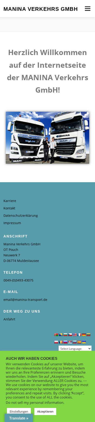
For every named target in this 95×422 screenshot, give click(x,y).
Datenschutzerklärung (20, 215)
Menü (87, 9)
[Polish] (56, 342)
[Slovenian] (74, 342)
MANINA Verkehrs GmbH (40, 9)
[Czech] (70, 335)
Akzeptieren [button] (45, 411)
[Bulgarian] (65, 335)
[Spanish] (79, 342)
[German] (84, 335)
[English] (74, 335)
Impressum (12, 223)
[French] (79, 335)
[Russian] (65, 342)
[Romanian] (61, 342)
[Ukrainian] (84, 342)
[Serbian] (70, 342)
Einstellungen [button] (19, 411)
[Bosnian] (61, 335)
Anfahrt (9, 319)
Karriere (9, 201)
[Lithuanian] (88, 335)
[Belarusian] (56, 335)
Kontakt (9, 208)
